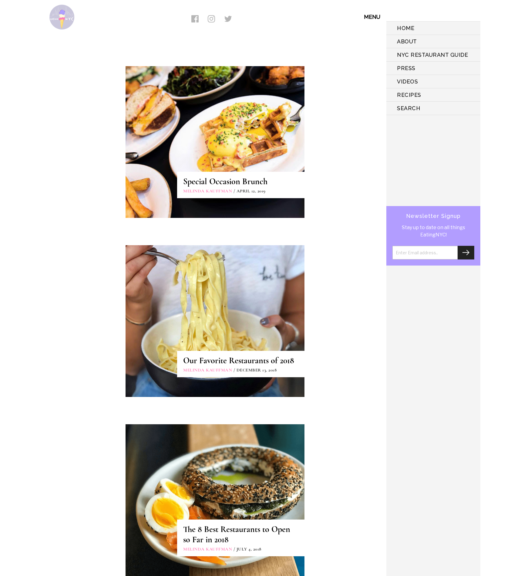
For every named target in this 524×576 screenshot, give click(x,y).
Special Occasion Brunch (225, 181)
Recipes (409, 95)
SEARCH (408, 108)
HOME (405, 28)
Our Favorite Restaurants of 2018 (238, 360)
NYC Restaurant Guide (432, 55)
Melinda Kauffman (207, 191)
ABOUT (407, 41)
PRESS (406, 68)
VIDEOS (407, 81)
